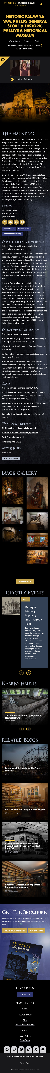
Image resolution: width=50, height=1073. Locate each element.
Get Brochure (36, 931)
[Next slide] (28, 672)
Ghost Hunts (9, 229)
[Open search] (41, 4)
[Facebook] (22, 222)
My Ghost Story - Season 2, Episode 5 (19, 428)
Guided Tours (23, 229)
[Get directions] (41, 45)
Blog (25, 1020)
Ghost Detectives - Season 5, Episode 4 (20, 432)
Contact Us (25, 994)
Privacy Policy (25, 1063)
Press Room (25, 1040)
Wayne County (15, 41)
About (25, 1008)
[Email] (10, 222)
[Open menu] (46, 4)
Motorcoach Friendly (12, 233)
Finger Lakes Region (32, 41)
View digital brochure (15, 931)
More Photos (25, 581)
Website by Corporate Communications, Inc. (25, 1070)
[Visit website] (16, 222)
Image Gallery (25, 1036)
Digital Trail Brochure (25, 1024)
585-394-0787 (26, 988)
